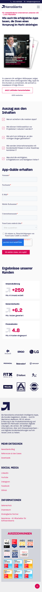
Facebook (5, 486)
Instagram (5, 482)
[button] (38, 7)
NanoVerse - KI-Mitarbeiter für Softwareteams (13, 519)
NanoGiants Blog (8, 449)
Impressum (6, 510)
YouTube (4, 477)
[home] (12, 7)
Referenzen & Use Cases (11, 453)
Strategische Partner (10, 514)
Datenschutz (6, 505)
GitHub (4, 490)
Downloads (5, 458)
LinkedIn (4, 473)
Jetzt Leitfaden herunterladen (17, 90)
